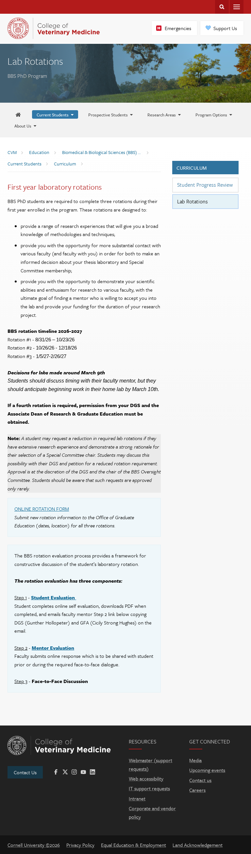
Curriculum (191, 167)
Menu (236, 7)
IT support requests (149, 788)
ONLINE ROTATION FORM (41, 508)
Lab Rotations (192, 201)
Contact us (200, 780)
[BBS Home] (18, 114)
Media (195, 760)
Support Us (225, 28)
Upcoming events (207, 770)
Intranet (137, 798)
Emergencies (178, 28)
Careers (197, 790)
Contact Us (25, 772)
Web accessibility (146, 778)
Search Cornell (222, 7)
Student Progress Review (205, 185)
